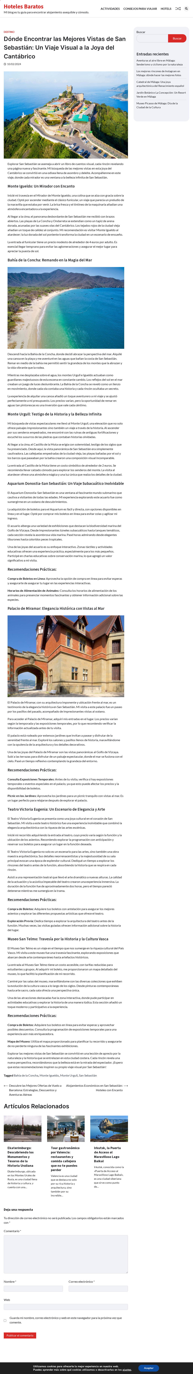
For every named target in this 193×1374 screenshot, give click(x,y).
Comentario (12, 1231)
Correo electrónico (82, 1281)
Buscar (140, 32)
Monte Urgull (69, 1075)
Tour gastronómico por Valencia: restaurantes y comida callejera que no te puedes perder (65, 1159)
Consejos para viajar (140, 8)
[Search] (186, 8)
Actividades (110, 8)
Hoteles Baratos (24, 6)
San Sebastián (88, 1075)
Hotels (166, 8)
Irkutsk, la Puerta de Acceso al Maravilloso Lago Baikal (107, 1154)
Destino (9, 32)
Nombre (10, 1281)
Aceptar (148, 1368)
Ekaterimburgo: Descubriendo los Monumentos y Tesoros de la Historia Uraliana (21, 1157)
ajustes (127, 1370)
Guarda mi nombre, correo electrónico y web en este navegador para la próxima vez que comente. (66, 1320)
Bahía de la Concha (26, 1075)
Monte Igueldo (49, 1075)
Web (7, 1299)
